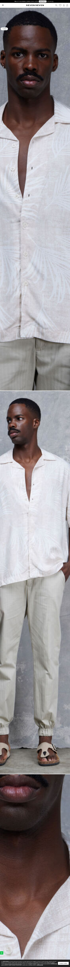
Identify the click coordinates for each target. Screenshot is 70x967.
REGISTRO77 (42, 1)
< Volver (4, 29)
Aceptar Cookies (63, 963)
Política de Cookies (50, 962)
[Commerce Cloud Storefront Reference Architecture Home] (35, 5)
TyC (53, 1)
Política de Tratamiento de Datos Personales (13, 964)
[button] (64, 5)
